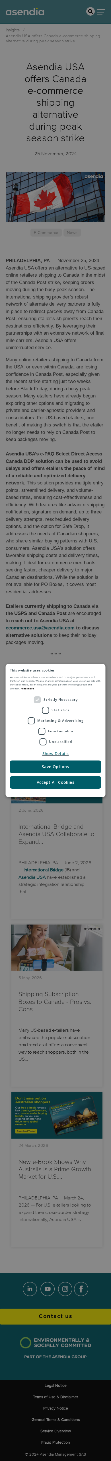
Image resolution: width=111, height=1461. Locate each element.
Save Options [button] (55, 766)
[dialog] (56, 730)
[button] (55, 753)
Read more (27, 688)
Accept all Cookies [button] (55, 782)
